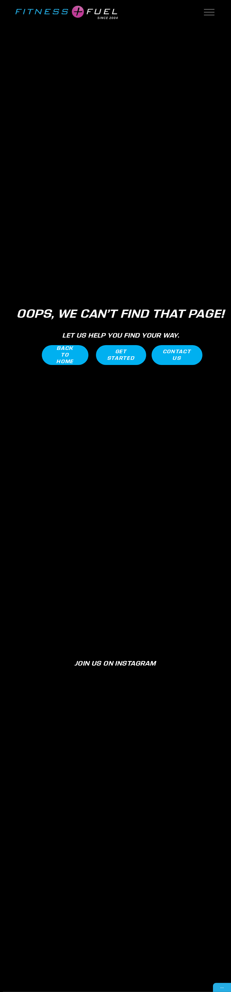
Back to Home (65, 355)
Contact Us (177, 355)
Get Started (121, 355)
